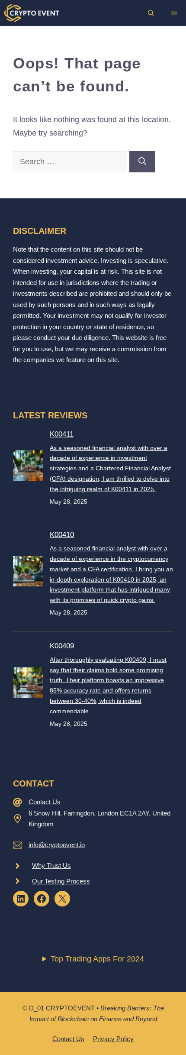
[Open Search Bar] (151, 13)
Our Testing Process (61, 881)
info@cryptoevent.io (57, 844)
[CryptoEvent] (31, 13)
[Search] (142, 161)
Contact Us (45, 802)
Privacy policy (113, 1038)
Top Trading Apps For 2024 (97, 959)
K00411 (62, 434)
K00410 (62, 535)
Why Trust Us (51, 865)
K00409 (62, 646)
